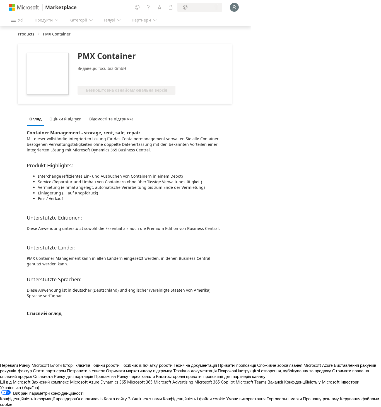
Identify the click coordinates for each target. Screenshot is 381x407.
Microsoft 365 (140, 382)
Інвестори (350, 382)
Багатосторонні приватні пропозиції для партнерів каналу (211, 376)
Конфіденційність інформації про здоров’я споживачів (51, 398)
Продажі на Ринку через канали (124, 376)
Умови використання (246, 398)
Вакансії (275, 382)
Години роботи (105, 365)
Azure (94, 382)
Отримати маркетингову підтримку (139, 370)
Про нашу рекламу (321, 398)
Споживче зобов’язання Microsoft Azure (295, 365)
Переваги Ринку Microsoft (24, 365)
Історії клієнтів (76, 365)
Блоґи (56, 365)
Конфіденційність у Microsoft (311, 382)
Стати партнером (49, 370)
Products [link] (26, 34)
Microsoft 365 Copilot (214, 382)
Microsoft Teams (251, 382)
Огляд (35, 119)
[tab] (37, 119)
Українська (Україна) (19, 387)
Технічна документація (195, 365)
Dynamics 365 (113, 382)
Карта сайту (115, 398)
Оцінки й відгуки (65, 119)
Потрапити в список (86, 370)
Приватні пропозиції (237, 365)
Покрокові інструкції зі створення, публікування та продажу (274, 370)
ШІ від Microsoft (15, 382)
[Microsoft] (24, 7)
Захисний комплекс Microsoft (60, 382)
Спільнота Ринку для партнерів (63, 376)
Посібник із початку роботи (146, 365)
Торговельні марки (284, 398)
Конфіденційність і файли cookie (194, 398)
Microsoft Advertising (173, 382)
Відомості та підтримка (111, 119)
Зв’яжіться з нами (145, 398)
